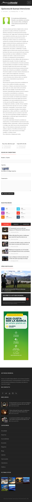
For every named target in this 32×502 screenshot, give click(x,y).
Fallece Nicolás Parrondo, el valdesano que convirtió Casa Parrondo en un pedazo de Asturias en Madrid (19, 237)
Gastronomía (4, 459)
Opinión (3, 455)
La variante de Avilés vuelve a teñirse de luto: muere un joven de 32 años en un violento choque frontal (19, 244)
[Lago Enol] (19, 480)
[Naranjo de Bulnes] (4, 480)
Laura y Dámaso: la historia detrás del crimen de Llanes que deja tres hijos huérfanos (18, 258)
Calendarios (4, 463)
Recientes (16, 224)
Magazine (3, 447)
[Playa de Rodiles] (12, 480)
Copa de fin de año (21, 143)
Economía (3, 443)
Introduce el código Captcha (8, 171)
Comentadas (26, 224)
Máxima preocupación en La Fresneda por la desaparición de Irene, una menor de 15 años (19, 251)
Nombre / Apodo (5, 157)
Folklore (3, 467)
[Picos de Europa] (12, 487)
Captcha (3, 165)
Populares (6, 224)
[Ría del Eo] (4, 487)
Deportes (3, 434)
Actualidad (4, 430)
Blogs (2, 451)
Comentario (4, 178)
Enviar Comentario (8, 193)
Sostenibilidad (5, 439)
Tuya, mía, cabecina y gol (8, 143)
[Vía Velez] (26, 480)
